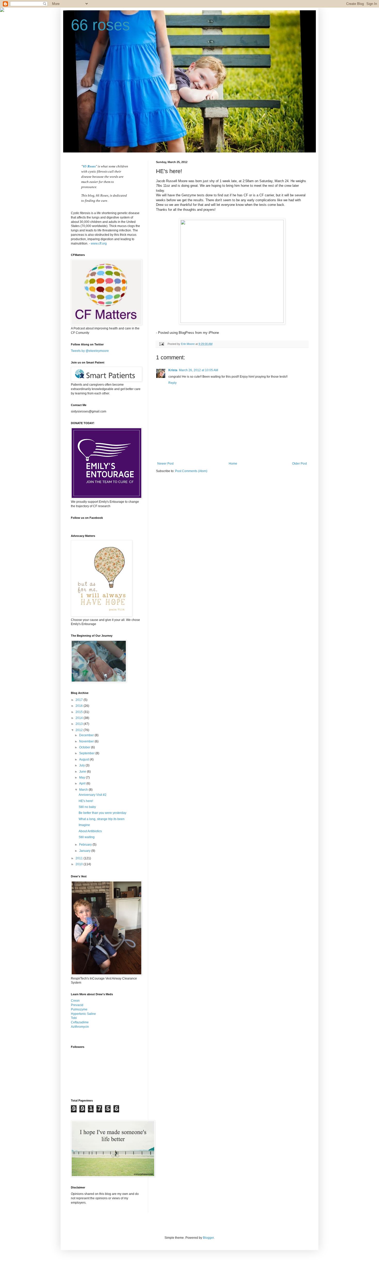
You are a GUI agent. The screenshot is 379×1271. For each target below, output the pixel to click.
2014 (80, 718)
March (84, 789)
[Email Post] (161, 343)
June (83, 771)
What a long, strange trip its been (102, 819)
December (87, 735)
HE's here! (86, 801)
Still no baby (87, 807)
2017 (80, 700)
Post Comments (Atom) (191, 471)
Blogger (208, 1238)
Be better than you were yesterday (102, 813)
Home (233, 463)
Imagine (84, 825)
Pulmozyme (79, 1009)
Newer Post (165, 463)
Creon (75, 1000)
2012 (80, 730)
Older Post (299, 463)
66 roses (100, 25)
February (86, 844)
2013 (80, 724)
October (85, 747)
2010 (80, 864)
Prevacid (77, 1005)
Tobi (74, 1018)
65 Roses (89, 166)
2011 (80, 858)
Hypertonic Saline (83, 1014)
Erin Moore (188, 343)
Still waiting (87, 837)
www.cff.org (99, 243)
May (82, 777)
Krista (172, 370)
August (84, 759)
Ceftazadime (80, 1022)
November (87, 741)
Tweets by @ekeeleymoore (90, 351)
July (82, 765)
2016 (80, 706)
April (82, 783)
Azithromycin (80, 1027)
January (85, 851)
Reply (172, 383)
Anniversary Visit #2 (92, 795)
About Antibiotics (90, 831)
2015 (80, 712)
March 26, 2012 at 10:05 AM (198, 370)
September (87, 753)
